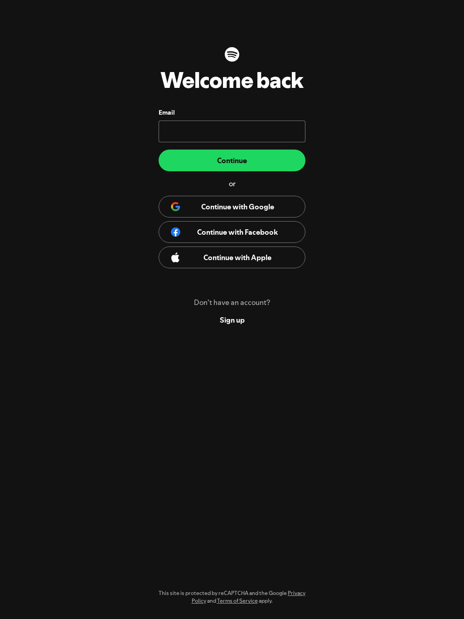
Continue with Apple (237, 257)
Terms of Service (237, 600)
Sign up (232, 320)
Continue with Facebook (237, 232)
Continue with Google (237, 207)
